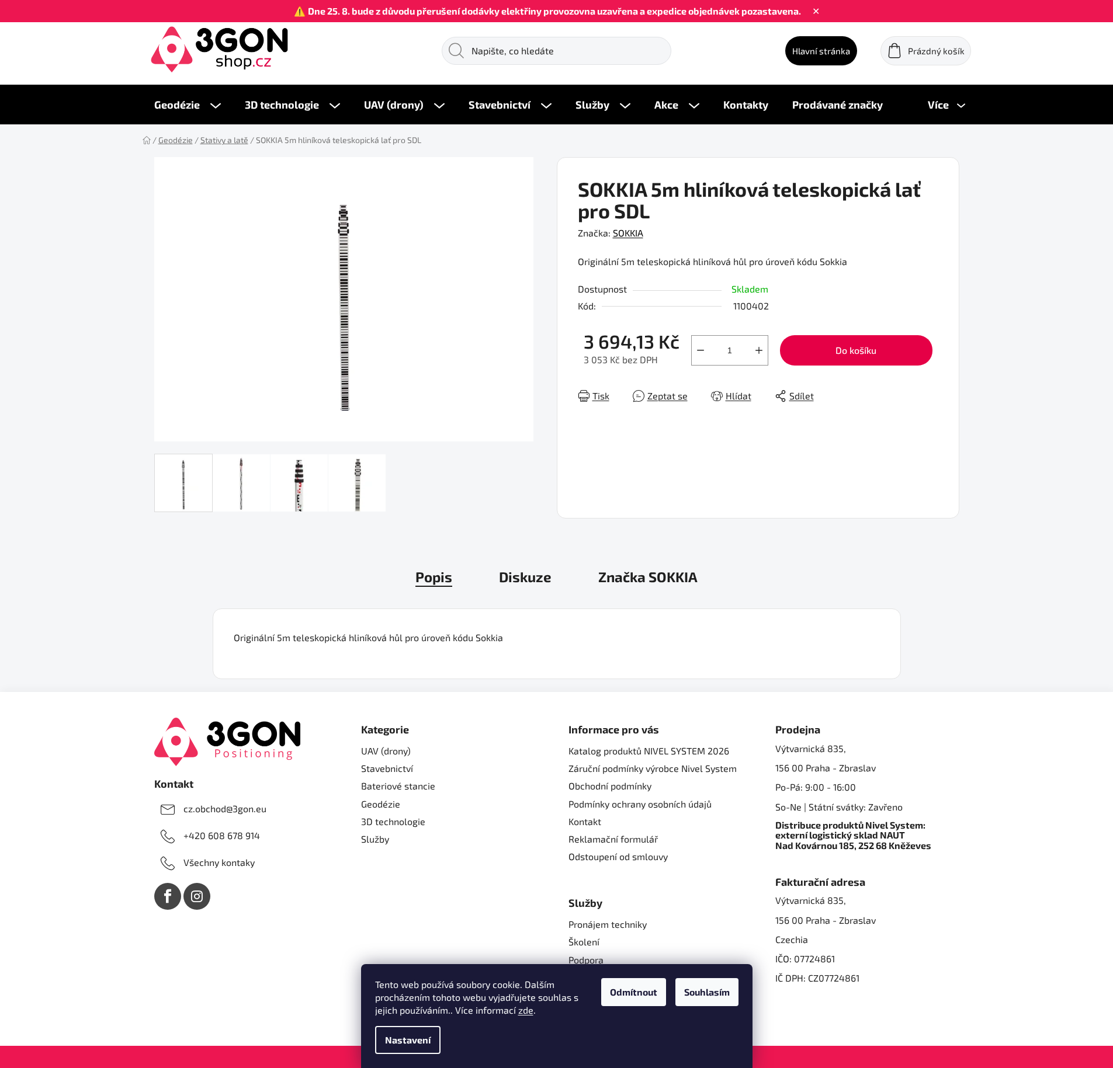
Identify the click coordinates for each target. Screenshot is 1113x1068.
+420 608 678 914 (221, 835)
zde (525, 1009)
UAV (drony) (386, 750)
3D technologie (393, 821)
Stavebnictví (387, 768)
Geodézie (380, 803)
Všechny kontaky (219, 862)
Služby (375, 838)
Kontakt (584, 821)
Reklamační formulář (613, 838)
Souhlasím (707, 991)
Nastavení (408, 1039)
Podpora (586, 959)
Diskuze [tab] (525, 576)
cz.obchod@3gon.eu (224, 808)
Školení (583, 941)
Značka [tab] (648, 576)
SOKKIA (628, 232)
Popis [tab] (433, 576)
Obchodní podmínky (609, 785)
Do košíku (855, 350)
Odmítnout (633, 991)
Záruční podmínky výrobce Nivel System (652, 768)
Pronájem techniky (607, 924)
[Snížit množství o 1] (700, 350)
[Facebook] (167, 896)
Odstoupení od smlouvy (618, 856)
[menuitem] (188, 104)
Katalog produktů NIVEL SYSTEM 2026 (648, 750)
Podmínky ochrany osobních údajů (640, 803)
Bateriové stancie (398, 785)
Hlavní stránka (821, 51)
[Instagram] (196, 896)
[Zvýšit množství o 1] (759, 350)
